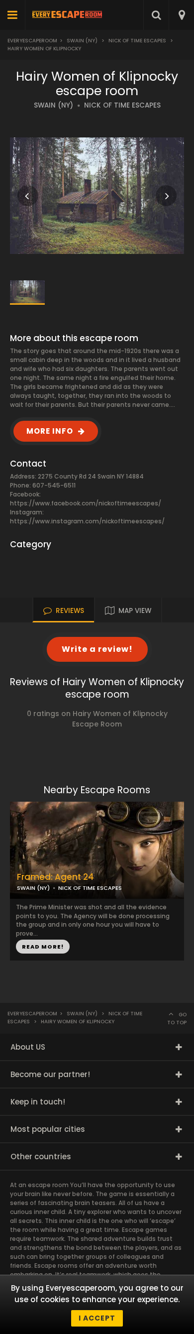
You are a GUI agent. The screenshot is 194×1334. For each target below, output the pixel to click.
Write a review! (97, 649)
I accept (97, 1318)
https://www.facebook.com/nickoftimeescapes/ (85, 503)
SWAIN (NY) (53, 105)
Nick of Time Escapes (137, 40)
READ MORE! (43, 947)
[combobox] (181, 15)
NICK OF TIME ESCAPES (122, 105)
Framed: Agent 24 (55, 877)
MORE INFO (49, 431)
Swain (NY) (82, 40)
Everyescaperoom (32, 40)
